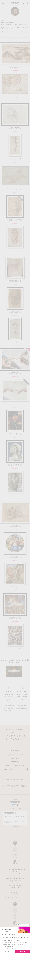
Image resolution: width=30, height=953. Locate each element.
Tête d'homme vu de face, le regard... (15, 220)
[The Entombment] (15, 584)
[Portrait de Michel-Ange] (15, 309)
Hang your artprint (15, 887)
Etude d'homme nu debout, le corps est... (15, 159)
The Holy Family (15, 526)
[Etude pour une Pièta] (15, 125)
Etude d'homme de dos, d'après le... (15, 189)
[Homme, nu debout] (15, 339)
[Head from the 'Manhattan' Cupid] (15, 462)
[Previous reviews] (1, 818)
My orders (15, 894)
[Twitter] (18, 762)
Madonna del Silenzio (15, 434)
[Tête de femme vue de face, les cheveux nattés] (15, 278)
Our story (15, 871)
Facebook (2, 32)
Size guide (15, 882)
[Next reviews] (29, 818)
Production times (15, 884)
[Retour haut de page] (2, 655)
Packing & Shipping (15, 886)
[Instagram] (14, 762)
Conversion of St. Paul (15, 618)
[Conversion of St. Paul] (15, 615)
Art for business (15, 873)
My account (15, 896)
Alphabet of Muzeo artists (15, 729)
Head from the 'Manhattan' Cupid (15, 465)
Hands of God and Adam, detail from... (15, 404)
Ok (26, 769)
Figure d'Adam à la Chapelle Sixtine (15, 97)
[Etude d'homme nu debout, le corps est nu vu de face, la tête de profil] (15, 156)
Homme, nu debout (15, 342)
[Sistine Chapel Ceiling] (15, 646)
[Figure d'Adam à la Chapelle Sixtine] (15, 94)
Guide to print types (15, 880)
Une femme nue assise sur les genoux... (15, 251)
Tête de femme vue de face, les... (15, 281)
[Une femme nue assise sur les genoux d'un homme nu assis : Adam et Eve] (15, 248)
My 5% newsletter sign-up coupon (15, 898)
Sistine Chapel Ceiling (15, 649)
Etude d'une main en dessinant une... (15, 67)
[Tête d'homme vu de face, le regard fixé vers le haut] (15, 217)
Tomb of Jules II (15, 496)
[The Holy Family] (15, 554)
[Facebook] (12, 762)
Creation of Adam (15, 373)
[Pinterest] (16, 762)
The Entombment (15, 587)
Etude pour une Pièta (15, 128)
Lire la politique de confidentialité (8, 946)
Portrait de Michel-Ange (15, 312)
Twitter (5, 32)
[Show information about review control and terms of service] (24, 807)
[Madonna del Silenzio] (15, 431)
